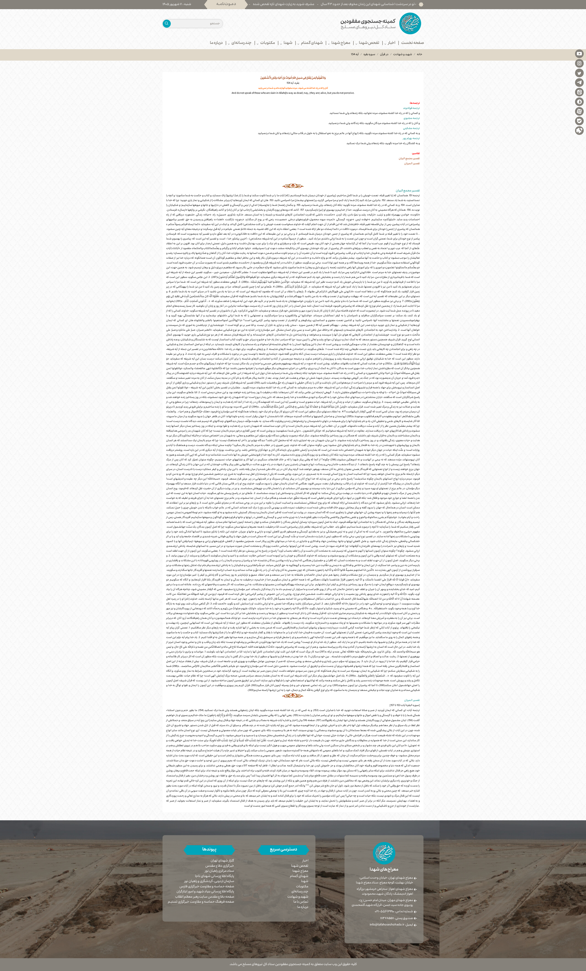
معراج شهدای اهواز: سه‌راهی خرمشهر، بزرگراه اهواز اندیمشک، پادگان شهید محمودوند (385, 892)
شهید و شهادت (402, 54)
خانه (419, 54)
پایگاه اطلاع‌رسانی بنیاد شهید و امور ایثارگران (205, 892)
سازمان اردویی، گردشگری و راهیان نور (209, 881)
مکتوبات (302, 887)
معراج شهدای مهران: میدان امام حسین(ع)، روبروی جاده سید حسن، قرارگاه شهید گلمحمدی (382, 903)
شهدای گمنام (299, 876)
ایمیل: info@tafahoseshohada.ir (391, 925)
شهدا (304, 881)
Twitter (579, 72)
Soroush (579, 101)
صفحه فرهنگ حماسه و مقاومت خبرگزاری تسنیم (201, 902)
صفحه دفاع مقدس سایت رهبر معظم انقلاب (204, 897)
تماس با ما (300, 902)
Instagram (579, 63)
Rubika (579, 130)
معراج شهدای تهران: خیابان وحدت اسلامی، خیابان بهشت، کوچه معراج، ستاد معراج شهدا (384, 880)
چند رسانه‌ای (299, 892)
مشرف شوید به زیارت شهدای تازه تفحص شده (319, 4)
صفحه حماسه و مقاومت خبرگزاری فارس (206, 887)
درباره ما (302, 907)
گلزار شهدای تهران (222, 861)
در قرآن (384, 54)
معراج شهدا (300, 871)
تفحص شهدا (299, 866)
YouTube (579, 53)
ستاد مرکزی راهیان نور (219, 871)
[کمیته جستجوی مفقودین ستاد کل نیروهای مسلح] (359, 23)
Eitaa (579, 92)
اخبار (305, 861)
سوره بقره (369, 54)
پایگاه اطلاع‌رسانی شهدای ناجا (214, 876)
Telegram (579, 82)
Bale (579, 120)
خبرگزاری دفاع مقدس (219, 866)
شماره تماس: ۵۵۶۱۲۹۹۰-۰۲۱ (394, 911)
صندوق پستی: (396, 918)
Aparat (579, 111)
